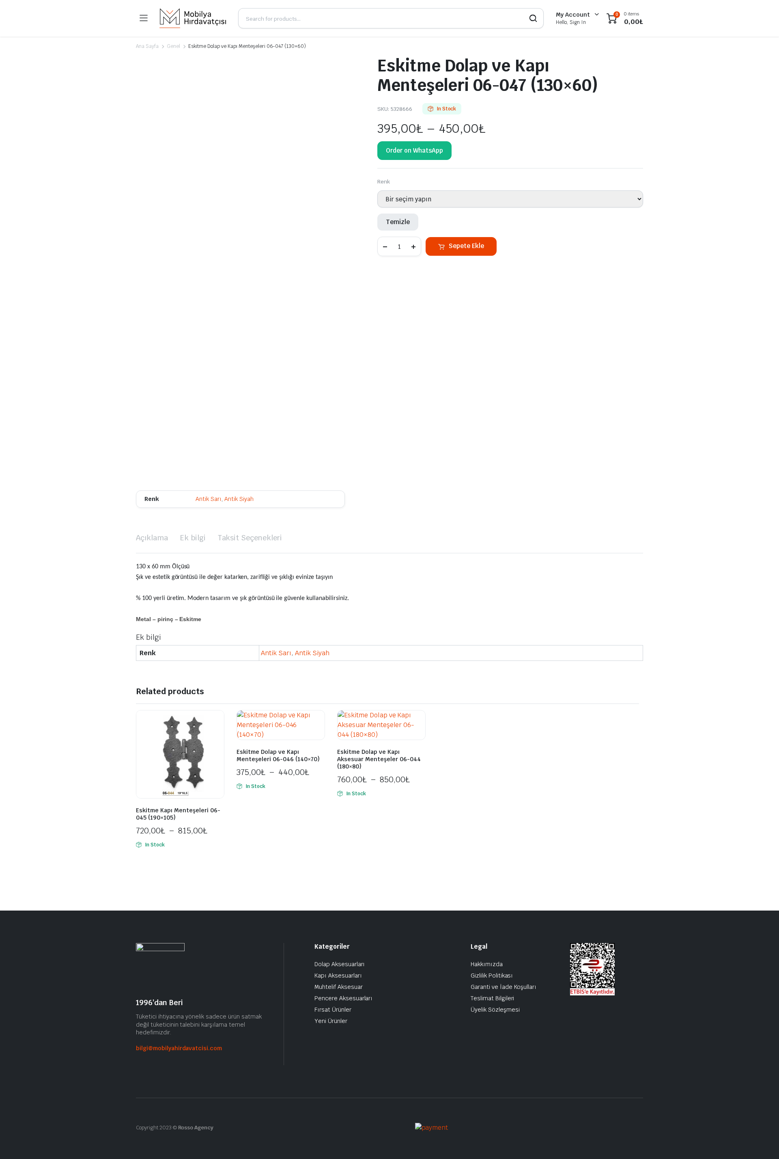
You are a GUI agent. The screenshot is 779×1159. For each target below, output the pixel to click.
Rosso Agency (196, 1127)
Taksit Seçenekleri (250, 537)
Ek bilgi (193, 537)
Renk (383, 181)
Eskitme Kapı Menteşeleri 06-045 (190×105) (178, 814)
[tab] (152, 537)
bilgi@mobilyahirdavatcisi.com (179, 1048)
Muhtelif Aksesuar (338, 987)
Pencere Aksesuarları (343, 998)
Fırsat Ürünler (332, 1009)
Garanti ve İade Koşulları (503, 987)
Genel (173, 46)
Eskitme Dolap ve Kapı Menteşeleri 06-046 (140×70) (278, 755)
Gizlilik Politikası (492, 975)
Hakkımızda (487, 964)
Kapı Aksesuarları (338, 975)
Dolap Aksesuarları (339, 964)
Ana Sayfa (147, 46)
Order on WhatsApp (414, 150)
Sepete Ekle (466, 246)
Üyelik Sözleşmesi (495, 1009)
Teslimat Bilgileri (492, 998)
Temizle (398, 222)
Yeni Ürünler (330, 1021)
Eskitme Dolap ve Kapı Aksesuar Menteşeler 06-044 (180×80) (379, 759)
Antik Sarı (209, 499)
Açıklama (152, 537)
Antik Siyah (239, 499)
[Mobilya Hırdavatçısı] (192, 18)
